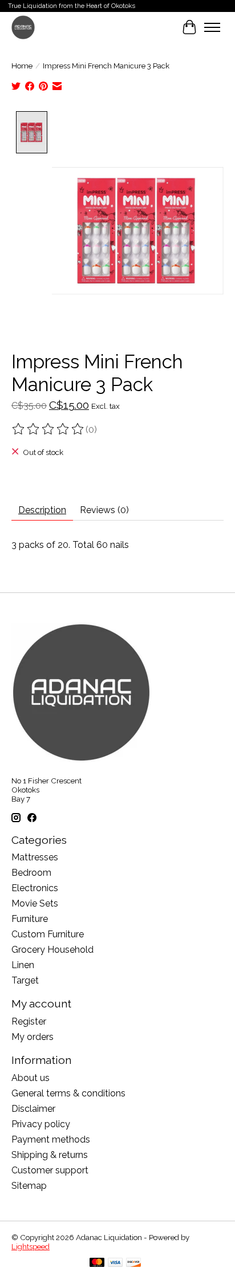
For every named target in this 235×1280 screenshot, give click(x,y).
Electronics (34, 888)
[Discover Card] (133, 1263)
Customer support (49, 1170)
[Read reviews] (48, 429)
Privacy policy (40, 1124)
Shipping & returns (49, 1154)
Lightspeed (30, 1246)
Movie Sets (34, 903)
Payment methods (50, 1139)
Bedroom (31, 872)
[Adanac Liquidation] (23, 27)
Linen (22, 965)
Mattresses (34, 857)
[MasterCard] (97, 1263)
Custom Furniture (47, 934)
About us (30, 1077)
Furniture (29, 918)
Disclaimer (33, 1108)
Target (25, 980)
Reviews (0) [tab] (104, 510)
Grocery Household (52, 949)
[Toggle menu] (212, 27)
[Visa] (115, 1263)
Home (22, 65)
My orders (32, 1036)
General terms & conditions (68, 1093)
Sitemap (29, 1185)
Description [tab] (42, 510)
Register (28, 1021)
